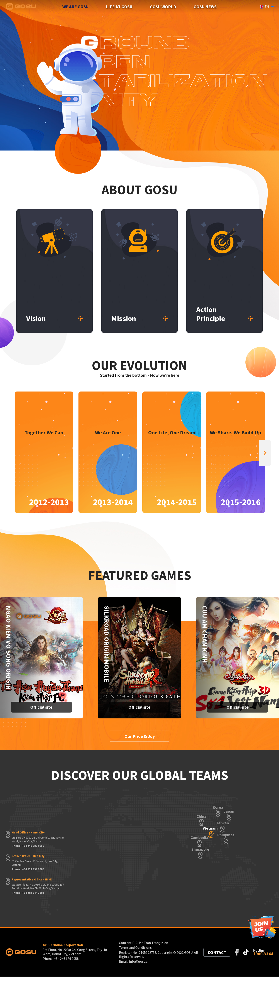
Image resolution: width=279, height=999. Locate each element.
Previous (14, 453)
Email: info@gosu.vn (134, 961)
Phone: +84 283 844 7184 (28, 893)
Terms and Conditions (135, 947)
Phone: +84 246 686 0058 (28, 846)
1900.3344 (263, 953)
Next (265, 453)
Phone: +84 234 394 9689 (28, 869)
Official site (41, 707)
